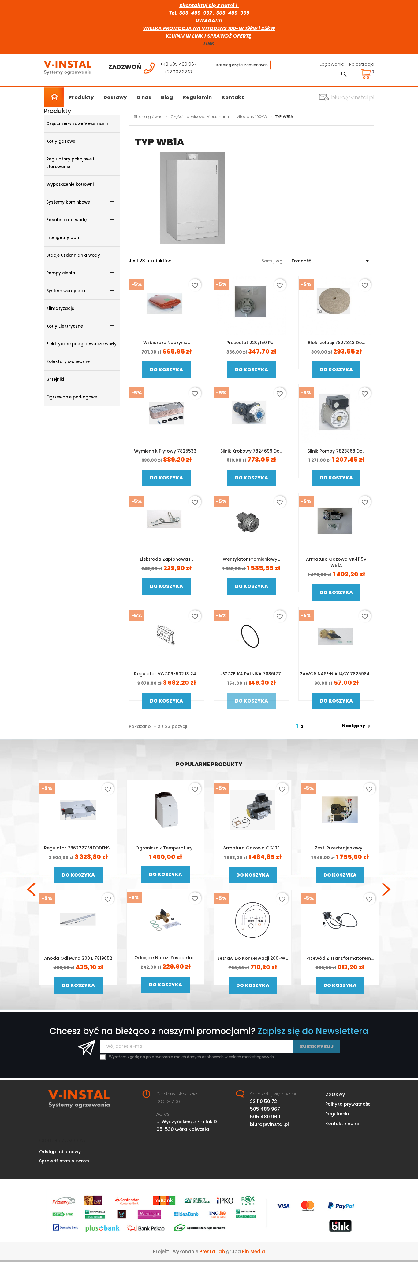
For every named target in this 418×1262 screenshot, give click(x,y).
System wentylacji (65, 291)
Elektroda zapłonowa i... (166, 559)
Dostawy (115, 97)
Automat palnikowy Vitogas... (78, 848)
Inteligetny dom (63, 237)
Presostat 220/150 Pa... (251, 342)
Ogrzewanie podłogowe (71, 397)
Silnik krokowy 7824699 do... (251, 451)
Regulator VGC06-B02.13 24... (166, 674)
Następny (357, 726)
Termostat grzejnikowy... (340, 958)
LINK (209, 43)
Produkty (81, 97)
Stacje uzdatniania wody (73, 255)
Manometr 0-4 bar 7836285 (165, 958)
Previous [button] (31, 889)
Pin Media (253, 1251)
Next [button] (386, 889)
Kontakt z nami (342, 1124)
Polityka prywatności (348, 1104)
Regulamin (197, 97)
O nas (143, 97)
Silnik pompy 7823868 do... (336, 451)
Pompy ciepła (60, 273)
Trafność (331, 261)
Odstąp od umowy (60, 1152)
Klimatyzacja (60, 308)
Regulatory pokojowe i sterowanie (70, 163)
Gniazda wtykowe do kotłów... (165, 848)
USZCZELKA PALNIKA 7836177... (251, 674)
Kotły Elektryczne (64, 326)
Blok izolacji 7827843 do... (336, 342)
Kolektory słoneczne (68, 362)
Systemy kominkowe (68, 202)
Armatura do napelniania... (78, 958)
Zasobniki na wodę (66, 220)
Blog (167, 97)
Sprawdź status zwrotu (65, 1161)
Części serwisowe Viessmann (77, 124)
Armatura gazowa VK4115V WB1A (336, 562)
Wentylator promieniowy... (251, 559)
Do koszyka (166, 369)
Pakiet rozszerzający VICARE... (253, 848)
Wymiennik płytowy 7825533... (166, 451)
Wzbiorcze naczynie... (166, 342)
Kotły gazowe (60, 141)
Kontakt (233, 97)
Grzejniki (55, 379)
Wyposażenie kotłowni (70, 184)
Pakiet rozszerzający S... (340, 848)
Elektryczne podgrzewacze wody (81, 344)
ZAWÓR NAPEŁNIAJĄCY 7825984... (336, 674)
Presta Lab (212, 1251)
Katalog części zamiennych (242, 65)
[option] (78, 889)
